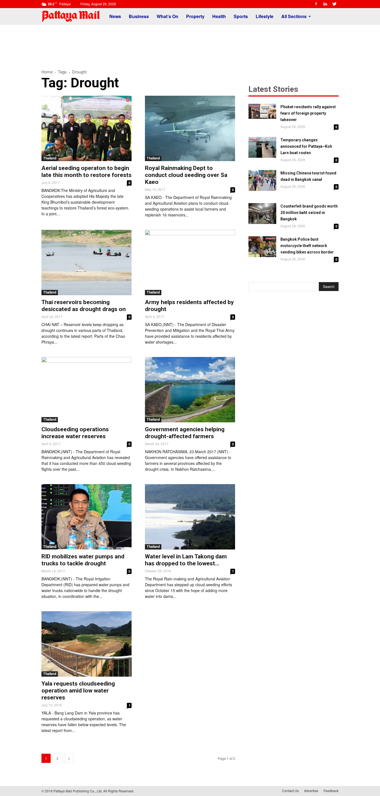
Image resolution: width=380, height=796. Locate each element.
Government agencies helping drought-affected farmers (184, 433)
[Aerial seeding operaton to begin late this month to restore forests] (86, 128)
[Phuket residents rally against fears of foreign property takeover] (262, 111)
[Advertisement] (190, 43)
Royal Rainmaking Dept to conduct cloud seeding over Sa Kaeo (186, 175)
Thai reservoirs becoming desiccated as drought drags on (83, 305)
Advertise (311, 790)
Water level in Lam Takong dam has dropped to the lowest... (186, 560)
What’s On (167, 16)
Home (47, 72)
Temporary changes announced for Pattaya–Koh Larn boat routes (306, 146)
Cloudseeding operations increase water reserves (75, 433)
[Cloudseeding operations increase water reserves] (86, 389)
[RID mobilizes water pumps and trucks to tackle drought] (86, 516)
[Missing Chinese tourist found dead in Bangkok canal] (262, 180)
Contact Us (290, 790)
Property (195, 16)
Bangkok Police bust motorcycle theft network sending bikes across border (307, 245)
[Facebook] (316, 4)
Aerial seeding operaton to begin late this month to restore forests (86, 171)
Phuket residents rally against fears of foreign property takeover (308, 113)
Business (139, 16)
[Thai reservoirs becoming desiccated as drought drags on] (86, 262)
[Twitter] (334, 4)
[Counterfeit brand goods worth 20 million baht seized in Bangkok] (262, 213)
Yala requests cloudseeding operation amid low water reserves (78, 690)
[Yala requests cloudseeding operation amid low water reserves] (86, 644)
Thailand (49, 158)
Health (219, 16)
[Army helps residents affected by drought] (190, 262)
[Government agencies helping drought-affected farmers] (190, 389)
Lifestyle (264, 16)
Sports (241, 16)
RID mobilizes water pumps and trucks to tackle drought (82, 560)
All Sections (294, 16)
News (115, 16)
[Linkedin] (325, 4)
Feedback (331, 790)
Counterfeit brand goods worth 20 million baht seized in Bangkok (309, 212)
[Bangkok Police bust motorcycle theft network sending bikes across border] (262, 246)
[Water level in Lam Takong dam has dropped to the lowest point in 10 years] (190, 516)
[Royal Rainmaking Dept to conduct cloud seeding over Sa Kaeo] (190, 128)
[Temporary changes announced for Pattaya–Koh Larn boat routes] (262, 147)
